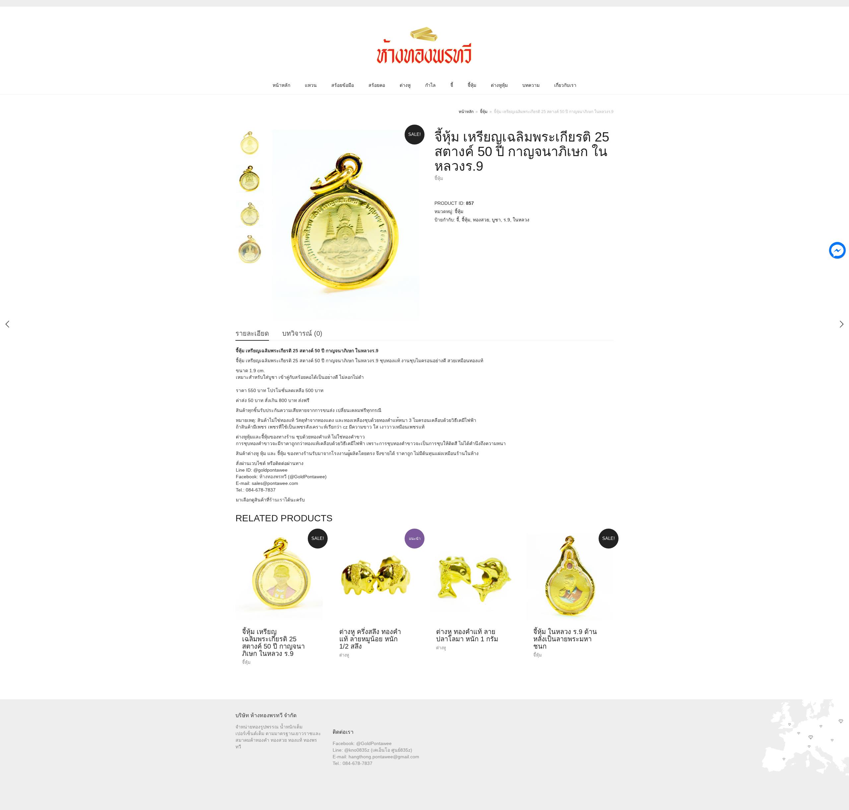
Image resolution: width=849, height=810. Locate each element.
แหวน (311, 85)
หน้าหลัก (281, 85)
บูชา (496, 219)
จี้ (451, 85)
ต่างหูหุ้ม (499, 85)
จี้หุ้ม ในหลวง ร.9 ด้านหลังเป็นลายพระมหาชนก (565, 639)
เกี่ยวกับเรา (565, 85)
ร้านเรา (277, 499)
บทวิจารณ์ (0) (302, 333)
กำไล (430, 85)
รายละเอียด (252, 333)
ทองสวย (481, 219)
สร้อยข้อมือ (342, 85)
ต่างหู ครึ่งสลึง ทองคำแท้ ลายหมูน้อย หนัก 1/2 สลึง (370, 639)
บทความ (531, 85)
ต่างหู (405, 85)
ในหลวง (521, 219)
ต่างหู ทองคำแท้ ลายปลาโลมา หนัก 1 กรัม (467, 635)
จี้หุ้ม (472, 85)
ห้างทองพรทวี (273, 476)
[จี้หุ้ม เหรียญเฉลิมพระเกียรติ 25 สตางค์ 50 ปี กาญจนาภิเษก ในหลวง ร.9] (841, 324)
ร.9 (506, 219)
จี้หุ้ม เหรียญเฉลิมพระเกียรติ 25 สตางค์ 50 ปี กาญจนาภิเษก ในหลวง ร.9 (273, 642)
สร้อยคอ (376, 85)
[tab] (252, 334)
